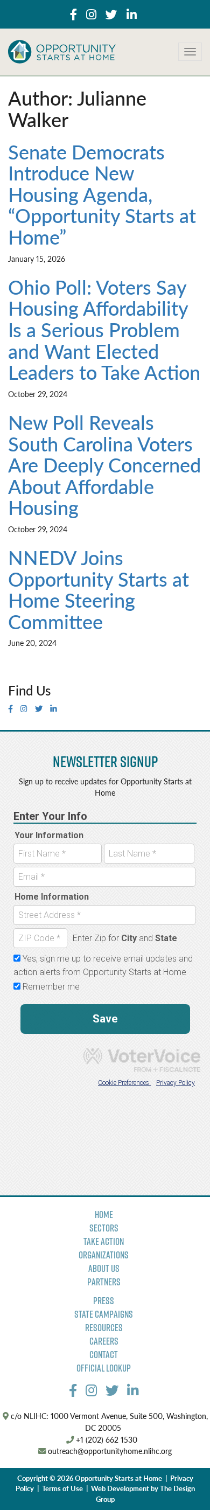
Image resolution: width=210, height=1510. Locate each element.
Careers (103, 1341)
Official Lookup (103, 1368)
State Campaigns (103, 1314)
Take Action (103, 1241)
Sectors (103, 1228)
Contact (103, 1354)
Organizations (104, 1255)
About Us (104, 1268)
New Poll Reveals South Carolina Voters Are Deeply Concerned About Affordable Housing (104, 464)
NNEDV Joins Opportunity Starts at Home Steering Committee (98, 589)
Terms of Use (62, 1488)
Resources (104, 1327)
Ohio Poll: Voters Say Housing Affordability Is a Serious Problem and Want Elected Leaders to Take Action (104, 329)
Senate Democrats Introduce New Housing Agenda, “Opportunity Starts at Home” (102, 194)
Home (104, 1214)
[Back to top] (179, 1479)
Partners (104, 1282)
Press (103, 1300)
